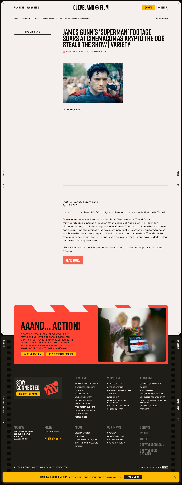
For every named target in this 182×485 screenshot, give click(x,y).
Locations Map (82, 413)
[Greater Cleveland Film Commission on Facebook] (53, 439)
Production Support (85, 407)
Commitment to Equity (86, 439)
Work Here (33, 7)
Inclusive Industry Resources (116, 401)
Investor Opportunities (151, 394)
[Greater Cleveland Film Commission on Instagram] (46, 439)
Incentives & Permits (85, 387)
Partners (144, 409)
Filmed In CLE (81, 417)
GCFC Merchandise (149, 406)
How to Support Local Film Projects (153, 401)
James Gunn (70, 219)
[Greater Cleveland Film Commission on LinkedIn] (49, 439)
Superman (152, 229)
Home (16, 18)
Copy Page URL (162, 18)
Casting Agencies (83, 400)
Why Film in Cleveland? (86, 384)
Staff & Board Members (86, 443)
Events (144, 433)
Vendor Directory (83, 397)
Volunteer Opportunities (152, 397)
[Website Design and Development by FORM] (152, 467)
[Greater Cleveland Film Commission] (91, 7)
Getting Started (115, 387)
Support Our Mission (150, 384)
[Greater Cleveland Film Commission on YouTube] (57, 439)
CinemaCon (114, 226)
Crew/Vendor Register (148, 452)
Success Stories (115, 439)
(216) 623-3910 (52, 431)
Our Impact (80, 436)
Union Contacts (82, 403)
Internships (113, 397)
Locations (80, 390)
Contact (145, 427)
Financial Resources (85, 410)
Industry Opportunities (119, 390)
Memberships (146, 390)
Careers (79, 446)
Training (111, 394)
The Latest (26, 18)
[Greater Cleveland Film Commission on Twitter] (61, 439)
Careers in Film (114, 384)
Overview (111, 433)
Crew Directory (82, 394)
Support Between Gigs (118, 406)
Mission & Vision (82, 433)
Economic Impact (115, 436)
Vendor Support (115, 409)
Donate (143, 387)
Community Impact (116, 443)
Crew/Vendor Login (152, 444)
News (37, 18)
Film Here (19, 7)
